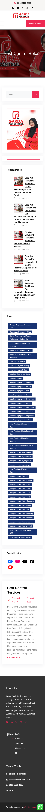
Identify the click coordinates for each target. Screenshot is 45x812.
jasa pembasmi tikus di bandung (22, 501)
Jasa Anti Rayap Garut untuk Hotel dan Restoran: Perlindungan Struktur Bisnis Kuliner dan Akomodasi (25, 213)
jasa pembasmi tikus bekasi (20, 489)
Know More (12, 657)
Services (19, 743)
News (17, 753)
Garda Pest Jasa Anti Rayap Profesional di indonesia (20, 337)
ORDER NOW (35, 23)
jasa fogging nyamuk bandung (21, 382)
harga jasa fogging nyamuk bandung (20, 344)
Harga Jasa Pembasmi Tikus (20, 350)
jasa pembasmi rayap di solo (20, 457)
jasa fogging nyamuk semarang (21, 411)
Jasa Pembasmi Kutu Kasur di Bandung (21, 439)
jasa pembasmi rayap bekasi (20, 452)
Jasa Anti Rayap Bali (17, 362)
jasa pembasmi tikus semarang (21, 514)
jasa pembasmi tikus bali (19, 476)
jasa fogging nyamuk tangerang (22, 416)
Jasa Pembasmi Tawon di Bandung (19, 470)
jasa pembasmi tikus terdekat (21, 526)
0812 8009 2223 (24, 3)
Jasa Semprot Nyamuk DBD (20, 537)
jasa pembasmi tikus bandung (21, 480)
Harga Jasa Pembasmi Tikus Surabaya (20, 356)
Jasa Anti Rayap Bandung (19, 366)
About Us (19, 738)
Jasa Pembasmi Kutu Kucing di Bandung (21, 446)
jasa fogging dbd (16, 378)
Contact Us (20, 748)
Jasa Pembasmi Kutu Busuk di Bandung (21, 432)
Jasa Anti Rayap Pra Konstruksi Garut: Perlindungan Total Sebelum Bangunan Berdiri (24, 186)
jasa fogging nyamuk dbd (19, 391)
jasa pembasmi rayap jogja (20, 465)
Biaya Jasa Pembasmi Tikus (20, 332)
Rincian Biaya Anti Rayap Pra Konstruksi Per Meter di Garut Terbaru (24, 239)
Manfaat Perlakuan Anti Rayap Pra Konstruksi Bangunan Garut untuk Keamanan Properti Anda (24, 289)
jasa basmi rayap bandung (20, 374)
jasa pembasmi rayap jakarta (21, 461)
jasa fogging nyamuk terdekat (21, 420)
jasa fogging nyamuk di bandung (22, 399)
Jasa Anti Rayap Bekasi (18, 370)
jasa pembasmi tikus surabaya (21, 518)
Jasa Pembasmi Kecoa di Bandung (19, 425)
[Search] (35, 94)
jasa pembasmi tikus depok (20, 497)
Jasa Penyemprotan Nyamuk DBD (21, 531)
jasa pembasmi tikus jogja (19, 509)
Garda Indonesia (31, 807)
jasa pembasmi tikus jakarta (20, 505)
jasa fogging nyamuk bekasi (20, 387)
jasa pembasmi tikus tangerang (21, 522)
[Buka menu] (2, 23)
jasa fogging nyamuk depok (20, 395)
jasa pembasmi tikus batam (20, 484)
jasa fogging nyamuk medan (20, 403)
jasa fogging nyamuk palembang (22, 407)
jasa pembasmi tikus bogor (20, 493)
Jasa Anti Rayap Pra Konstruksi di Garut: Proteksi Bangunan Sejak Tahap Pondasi (25, 263)
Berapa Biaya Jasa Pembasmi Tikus (21, 326)
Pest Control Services (17, 590)
